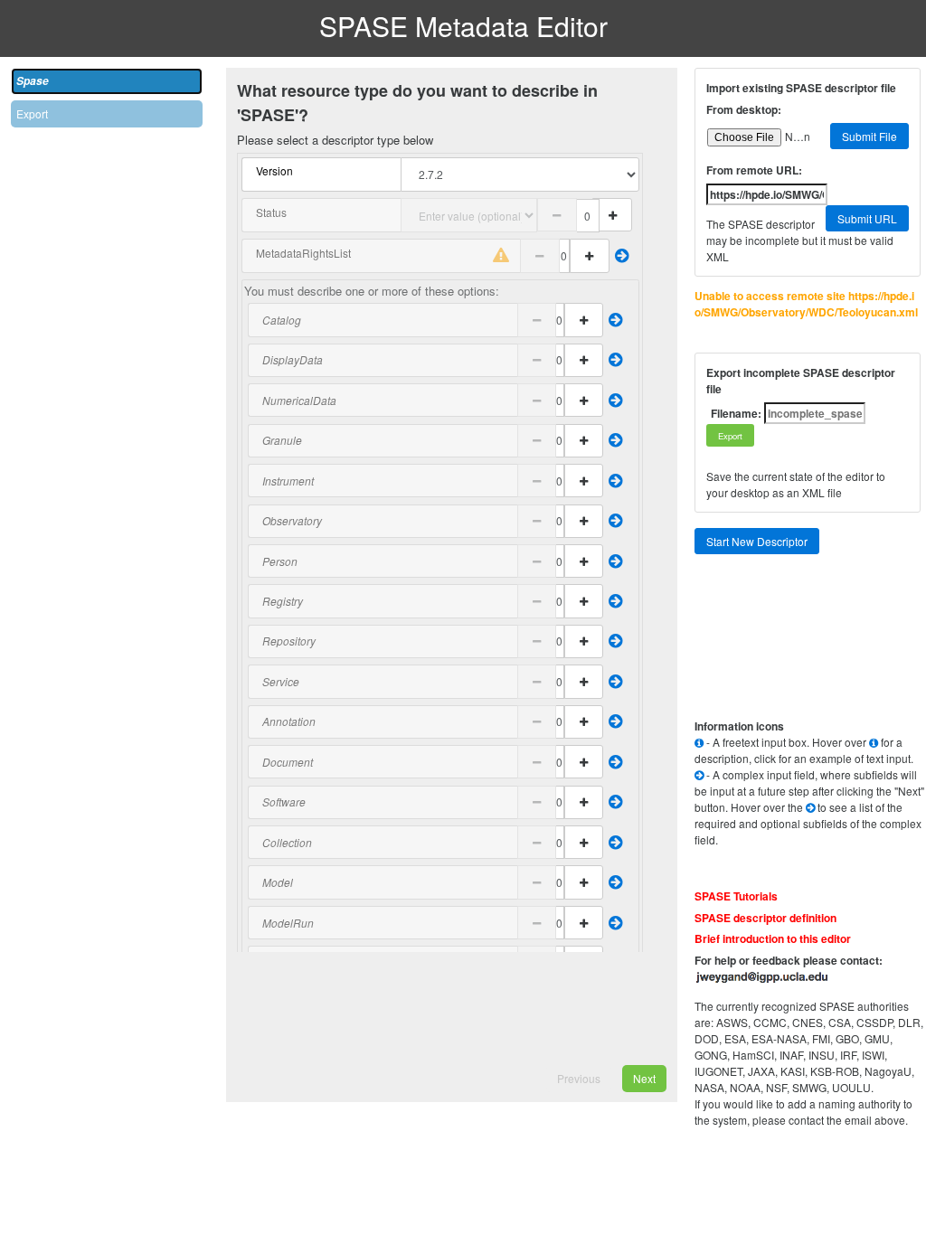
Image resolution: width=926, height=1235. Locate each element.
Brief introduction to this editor (772, 938)
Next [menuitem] (644, 1078)
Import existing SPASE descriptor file (801, 88)
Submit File (869, 136)
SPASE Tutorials (736, 896)
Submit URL (867, 218)
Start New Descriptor (757, 541)
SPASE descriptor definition (765, 918)
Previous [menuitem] (578, 1078)
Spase (32, 81)
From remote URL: (754, 170)
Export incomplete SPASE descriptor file (800, 380)
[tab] (106, 81)
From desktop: (743, 109)
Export (32, 113)
